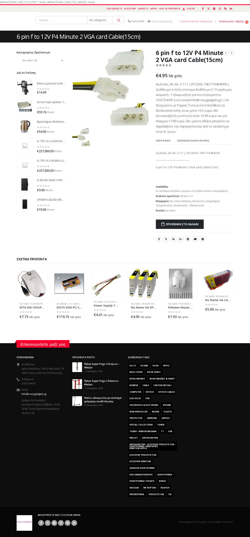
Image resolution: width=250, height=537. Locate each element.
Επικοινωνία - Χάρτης (231, 21)
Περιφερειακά (136, 494)
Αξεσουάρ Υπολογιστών (142, 455)
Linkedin (74, 523)
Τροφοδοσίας (164, 205)
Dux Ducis (135, 398)
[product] (25, 87)
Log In (191, 8)
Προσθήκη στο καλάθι (182, 224)
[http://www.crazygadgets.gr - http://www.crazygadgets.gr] (24, 522)
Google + (181, 239)
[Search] (119, 20)
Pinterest (188, 239)
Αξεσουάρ (130, 8)
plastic (168, 411)
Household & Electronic (143, 405)
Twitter (166, 239)
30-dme (144, 365)
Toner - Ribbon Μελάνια (142, 431)
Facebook (159, 239)
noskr (155, 411)
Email (195, 239)
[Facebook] (202, 8)
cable (146, 385)
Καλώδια (186, 201)
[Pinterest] (214, 8)
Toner (160, 424)
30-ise (156, 365)
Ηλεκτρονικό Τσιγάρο (141, 481)
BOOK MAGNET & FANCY (162, 378)
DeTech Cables (166, 392)
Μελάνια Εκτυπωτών (152, 303)
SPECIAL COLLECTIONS (141, 424)
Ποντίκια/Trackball (40, 303)
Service (166, 418)
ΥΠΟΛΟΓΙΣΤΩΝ (156, 494)
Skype (68, 523)
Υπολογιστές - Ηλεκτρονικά (188, 205)
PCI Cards (74, 303)
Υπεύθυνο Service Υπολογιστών (196, 21)
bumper (133, 385)
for (147, 398)
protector (135, 418)
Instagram (61, 523)
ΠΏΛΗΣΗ (165, 487)
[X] (208, 8)
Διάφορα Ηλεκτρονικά (142, 468)
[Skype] (225, 8)
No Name (24, 303)
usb (170, 431)
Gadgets (143, 8)
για (169, 494)
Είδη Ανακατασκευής (141, 474)
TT (162, 431)
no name (170, 210)
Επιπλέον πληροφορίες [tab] (193, 140)
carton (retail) (162, 385)
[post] (77, 367)
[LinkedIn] (230, 8)
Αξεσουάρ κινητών (140, 461)
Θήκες (162, 481)
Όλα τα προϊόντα (169, 8)
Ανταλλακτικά (150, 437)
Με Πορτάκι (149, 487)
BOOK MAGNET (137, 378)
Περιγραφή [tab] (163, 140)
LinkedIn (173, 239)
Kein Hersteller (138, 411)
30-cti (132, 365)
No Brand (62, 303)
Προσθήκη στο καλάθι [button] (41, 274)
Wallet (133, 437)
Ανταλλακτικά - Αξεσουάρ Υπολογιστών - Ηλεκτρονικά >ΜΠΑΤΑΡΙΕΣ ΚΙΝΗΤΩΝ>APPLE (152, 446)
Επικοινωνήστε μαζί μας (43, 344)
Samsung (152, 418)
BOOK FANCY (154, 372)
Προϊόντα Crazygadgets (206, 201)
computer (135, 392)
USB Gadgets (114, 8)
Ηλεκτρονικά (164, 474)
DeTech (150, 392)
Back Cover (136, 372)
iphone (167, 405)
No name (175, 201)
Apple (153, 8)
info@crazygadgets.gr (34, 394)
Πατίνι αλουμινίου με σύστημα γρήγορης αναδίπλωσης (102, 399)
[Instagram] (219, 8)
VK (202, 239)
